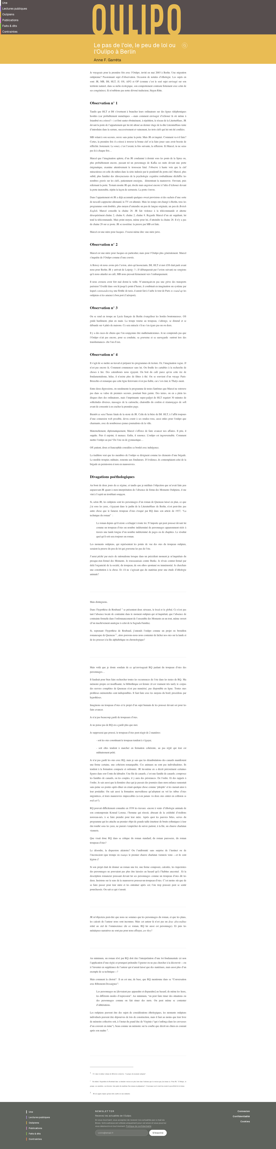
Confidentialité (241, 1116)
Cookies (245, 1121)
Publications (10, 20)
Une (4, 2)
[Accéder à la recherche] (184, 45)
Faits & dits (9, 26)
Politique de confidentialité (138, 1126)
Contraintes (9, 31)
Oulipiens (8, 14)
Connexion (244, 1111)
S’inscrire (158, 1133)
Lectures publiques (14, 8)
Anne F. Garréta (107, 60)
